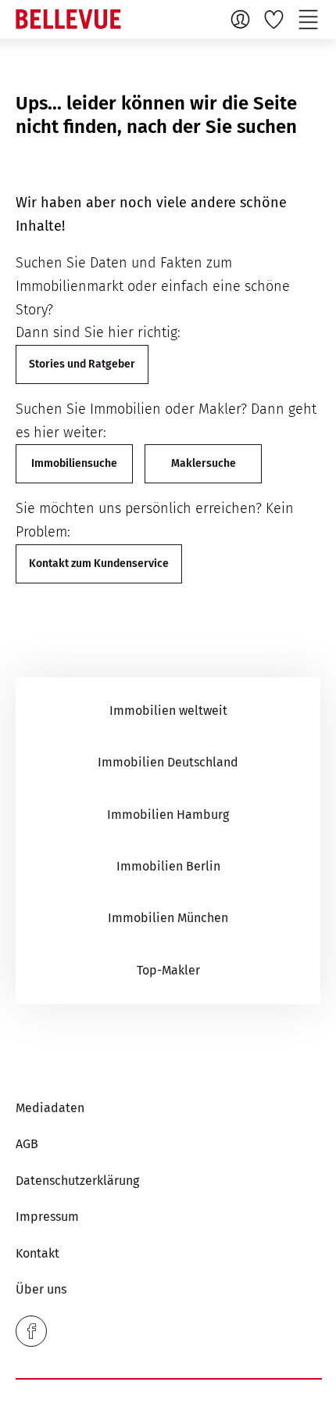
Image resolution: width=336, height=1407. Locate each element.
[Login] (242, 18)
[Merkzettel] (276, 18)
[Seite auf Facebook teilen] (31, 1331)
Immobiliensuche (74, 463)
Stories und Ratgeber (82, 364)
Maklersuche (203, 463)
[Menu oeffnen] (310, 18)
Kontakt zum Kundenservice (99, 563)
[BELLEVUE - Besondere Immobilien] (68, 19)
